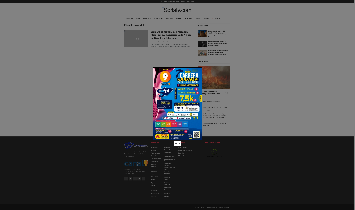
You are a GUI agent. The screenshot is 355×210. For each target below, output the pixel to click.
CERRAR (177, 144)
